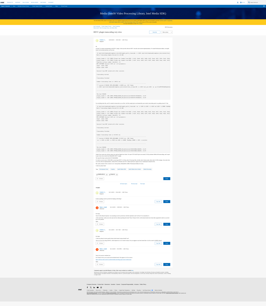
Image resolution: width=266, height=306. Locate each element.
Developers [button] (33, 2)
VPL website (140, 23)
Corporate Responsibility (127, 289)
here (134, 275)
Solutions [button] (25, 2)
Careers (118, 289)
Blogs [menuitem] (59, 6)
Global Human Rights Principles (172, 297)
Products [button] (10, 2)
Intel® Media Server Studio (137, 172)
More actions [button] (166, 32)
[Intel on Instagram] (101, 292)
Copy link (158, 204)
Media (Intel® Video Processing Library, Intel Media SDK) (106, 28)
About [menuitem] (14, 6)
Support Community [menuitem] (5, 6)
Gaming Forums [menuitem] (51, 6)
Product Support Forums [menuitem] (39, 6)
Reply (166, 181)
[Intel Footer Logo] (80, 294)
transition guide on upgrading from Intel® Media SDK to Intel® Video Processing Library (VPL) (137, 21)
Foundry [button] (49, 2)
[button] (169, 40)
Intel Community (97, 26)
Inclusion (137, 289)
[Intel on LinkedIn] (94, 292)
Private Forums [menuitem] (67, 6)
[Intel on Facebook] (87, 292)
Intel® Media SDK (123, 172)
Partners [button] (41, 2)
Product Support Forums (107, 26)
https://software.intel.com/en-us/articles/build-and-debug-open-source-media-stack (117, 264)
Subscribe (154, 32)
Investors (113, 289)
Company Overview (91, 289)
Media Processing (150, 172)
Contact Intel (100, 289)
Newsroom (107, 289)
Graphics (114, 172)
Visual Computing (118, 26)
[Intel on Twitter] (91, 292)
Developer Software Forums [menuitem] (24, 6)
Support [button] (17, 2)
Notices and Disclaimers (111, 297)
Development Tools (104, 172)
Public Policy (143, 289)
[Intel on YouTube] (97, 292)
